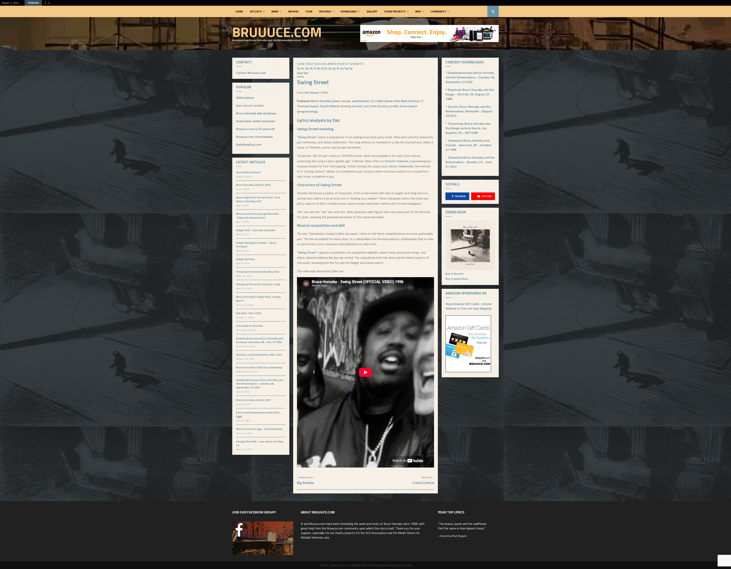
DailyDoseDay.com (248, 144)
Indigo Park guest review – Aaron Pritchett (256, 244)
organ (314, 106)
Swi (305, 73)
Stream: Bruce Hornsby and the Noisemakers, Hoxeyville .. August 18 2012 (468, 111)
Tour (308, 11)
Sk (318, 68)
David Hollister (330, 106)
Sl (322, 68)
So (330, 68)
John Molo (401, 101)
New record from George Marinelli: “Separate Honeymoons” (257, 215)
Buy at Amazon (454, 273)
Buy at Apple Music (456, 279)
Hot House (312, 92)
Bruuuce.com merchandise (254, 136)
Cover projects (394, 11)
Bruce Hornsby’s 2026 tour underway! (259, 367)
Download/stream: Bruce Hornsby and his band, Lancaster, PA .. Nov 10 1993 (259, 340)
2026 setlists (245, 97)
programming (307, 111)
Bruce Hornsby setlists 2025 (253, 400)
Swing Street (307, 129)
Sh (311, 68)
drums (413, 101)
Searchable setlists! (248, 172)
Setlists (256, 11)
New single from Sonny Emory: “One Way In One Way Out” (258, 199)
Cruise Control (423, 482)
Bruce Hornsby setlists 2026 (253, 185)
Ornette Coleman (396, 161)
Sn (325, 68)
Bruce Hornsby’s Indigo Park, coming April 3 (258, 298)
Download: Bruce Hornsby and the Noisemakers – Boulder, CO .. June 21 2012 (470, 162)
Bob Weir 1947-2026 (248, 313)
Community (438, 11)
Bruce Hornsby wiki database (256, 113)
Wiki (418, 11)
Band (274, 11)
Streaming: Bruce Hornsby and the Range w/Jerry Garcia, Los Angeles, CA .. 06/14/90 (467, 128)
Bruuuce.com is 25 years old (255, 129)
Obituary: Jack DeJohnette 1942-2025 (259, 355)
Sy (351, 68)
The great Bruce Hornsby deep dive (257, 272)
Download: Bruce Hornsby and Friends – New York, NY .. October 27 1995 (468, 145)
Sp (334, 68)
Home (239, 11)
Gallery (372, 11)
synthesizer (360, 101)
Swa (300, 73)
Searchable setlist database (255, 121)
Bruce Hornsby (321, 101)
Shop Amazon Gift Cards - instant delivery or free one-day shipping (468, 306)
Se (307, 68)
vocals (346, 101)
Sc (302, 68)
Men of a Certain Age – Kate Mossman (259, 429)
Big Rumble (305, 482)
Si (315, 68)
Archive (293, 11)
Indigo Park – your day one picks (255, 230)
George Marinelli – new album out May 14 (259, 443)
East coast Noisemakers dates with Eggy (257, 414)
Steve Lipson (408, 106)
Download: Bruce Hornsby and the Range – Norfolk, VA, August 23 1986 (469, 94)
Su (342, 68)
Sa (298, 68)
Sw (347, 68)
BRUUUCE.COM (277, 32)
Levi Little (370, 106)
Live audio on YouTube (249, 326)
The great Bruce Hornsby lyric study (258, 284)
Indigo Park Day (245, 259)
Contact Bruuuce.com (251, 72)
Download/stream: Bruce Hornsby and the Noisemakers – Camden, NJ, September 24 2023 (259, 383)
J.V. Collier (377, 101)
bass (388, 101)
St (338, 68)
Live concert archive (250, 105)
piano (336, 101)
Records (325, 11)
